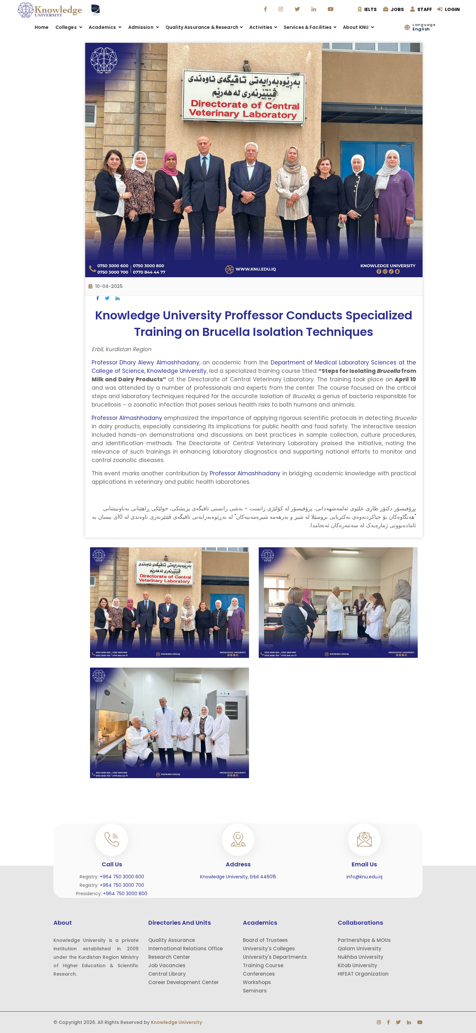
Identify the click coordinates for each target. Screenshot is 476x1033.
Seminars (255, 990)
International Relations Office (185, 948)
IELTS (370, 9)
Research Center (169, 957)
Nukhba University (360, 957)
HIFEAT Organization (363, 973)
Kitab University (357, 965)
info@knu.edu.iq (364, 876)
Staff (424, 9)
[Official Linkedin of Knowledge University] (315, 9)
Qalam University (359, 948)
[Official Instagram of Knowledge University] (281, 9)
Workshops (257, 982)
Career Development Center (183, 982)
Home (42, 27)
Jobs (397, 9)
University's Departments (275, 957)
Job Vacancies (167, 965)
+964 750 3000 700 (122, 885)
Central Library (167, 973)
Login (452, 9)
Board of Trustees (265, 940)
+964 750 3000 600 (122, 876)
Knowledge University (176, 1022)
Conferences (259, 973)
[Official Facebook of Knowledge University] (266, 9)
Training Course (263, 965)
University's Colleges (269, 948)
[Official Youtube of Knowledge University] (331, 9)
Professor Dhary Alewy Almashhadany (145, 362)
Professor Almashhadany (127, 418)
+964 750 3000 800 (125, 893)
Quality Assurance (171, 940)
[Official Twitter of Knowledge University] (298, 9)
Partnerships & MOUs (364, 940)
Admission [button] (141, 27)
